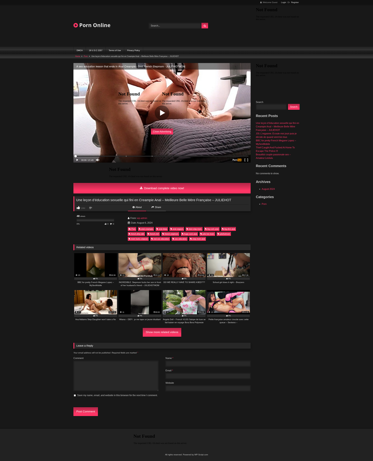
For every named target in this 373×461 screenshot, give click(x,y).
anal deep (163, 229)
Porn (86, 56)
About (138, 207)
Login (283, 2)
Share (157, 207)
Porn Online (94, 25)
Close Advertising (162, 131)
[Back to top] (364, 452)
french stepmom (171, 234)
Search (259, 102)
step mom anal (198, 239)
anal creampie (147, 229)
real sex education (161, 239)
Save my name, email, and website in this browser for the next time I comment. (117, 395)
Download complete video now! (163, 188)
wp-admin (142, 218)
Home (77, 56)
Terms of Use (115, 50)
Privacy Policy (133, 50)
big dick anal (229, 229)
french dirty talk (137, 234)
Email (169, 370)
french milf (154, 234)
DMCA (80, 50)
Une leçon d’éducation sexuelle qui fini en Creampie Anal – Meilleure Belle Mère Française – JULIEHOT (277, 126)
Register (295, 2)
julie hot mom (208, 234)
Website (170, 383)
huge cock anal (190, 234)
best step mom (195, 229)
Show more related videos (162, 332)
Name (169, 358)
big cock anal (213, 229)
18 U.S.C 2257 (95, 50)
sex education (181, 239)
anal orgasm (178, 229)
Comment (78, 358)
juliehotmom (225, 234)
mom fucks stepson (139, 239)
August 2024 (268, 189)
